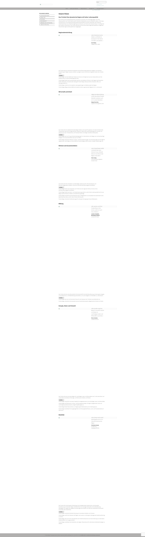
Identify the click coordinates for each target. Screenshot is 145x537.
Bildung (42, 19)
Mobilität (42, 17)
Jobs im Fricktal (99, 4)
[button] (61, 75)
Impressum (98, 535)
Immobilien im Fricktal (100, 5)
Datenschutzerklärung (91, 535)
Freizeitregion (84, 8)
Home (67, 8)
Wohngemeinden (44, 15)
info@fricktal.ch (83, 535)
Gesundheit (43, 21)
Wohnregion (91, 8)
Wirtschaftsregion (74, 8)
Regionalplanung (100, 8)
